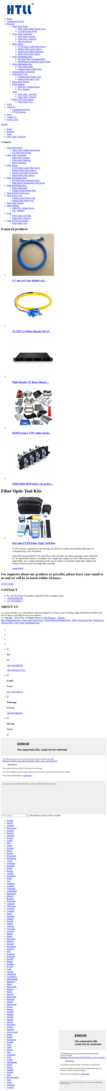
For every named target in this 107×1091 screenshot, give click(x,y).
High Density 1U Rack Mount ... (30, 382)
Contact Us (12, 117)
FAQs (9, 104)
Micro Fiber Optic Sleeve (29, 54)
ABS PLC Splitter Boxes (29, 87)
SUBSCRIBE (7, 584)
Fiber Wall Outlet (25, 66)
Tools (14, 92)
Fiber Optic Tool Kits (27, 94)
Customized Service (15, 21)
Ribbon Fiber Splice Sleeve (30, 49)
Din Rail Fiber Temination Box (31, 59)
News (9, 114)
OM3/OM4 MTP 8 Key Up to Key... (32, 483)
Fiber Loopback (25, 41)
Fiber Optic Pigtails (20, 82)
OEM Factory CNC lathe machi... (31, 432)
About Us (11, 107)
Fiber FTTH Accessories (23, 99)
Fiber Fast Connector (27, 39)
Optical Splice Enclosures (23, 72)
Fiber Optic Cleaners (27, 97)
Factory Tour (12, 119)
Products (10, 24)
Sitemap (61, 618)
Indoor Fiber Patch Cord (28, 79)
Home (9, 19)
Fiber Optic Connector (22, 34)
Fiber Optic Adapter (26, 36)
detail (21, 568)
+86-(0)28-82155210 (16, 670)
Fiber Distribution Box (22, 64)
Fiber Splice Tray (25, 102)
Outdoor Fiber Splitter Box (30, 69)
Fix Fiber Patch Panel (27, 31)
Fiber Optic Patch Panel (32, 620)
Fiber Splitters (18, 84)
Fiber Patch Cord (19, 74)
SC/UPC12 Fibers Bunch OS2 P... (31, 331)
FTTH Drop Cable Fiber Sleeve (32, 46)
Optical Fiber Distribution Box (57, 620)
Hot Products (50, 618)
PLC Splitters (24, 89)
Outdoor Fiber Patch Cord (29, 77)
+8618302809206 (14, 713)
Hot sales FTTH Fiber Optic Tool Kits (33, 543)
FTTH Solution (19, 112)
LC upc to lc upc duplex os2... (29, 280)
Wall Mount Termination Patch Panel (34, 61)
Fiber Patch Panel (20, 26)
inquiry (15, 568)
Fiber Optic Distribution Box (27, 623)
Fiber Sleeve (17, 44)
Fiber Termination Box (22, 56)
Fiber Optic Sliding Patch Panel (32, 29)
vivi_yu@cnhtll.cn (15, 692)
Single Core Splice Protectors (31, 51)
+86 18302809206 (15, 665)
